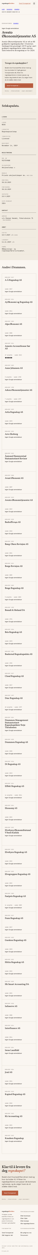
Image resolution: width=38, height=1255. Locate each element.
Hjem (3, 9)
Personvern (24, 1235)
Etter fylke (23, 1218)
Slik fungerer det (7, 1235)
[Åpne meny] (34, 3)
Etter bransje (24, 1221)
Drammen (16, 9)
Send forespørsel (25, 3)
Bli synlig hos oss (25, 1233)
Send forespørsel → (13, 86)
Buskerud (9, 9)
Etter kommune (25, 1216)
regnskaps (8, 3)
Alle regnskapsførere (27, 1223)
